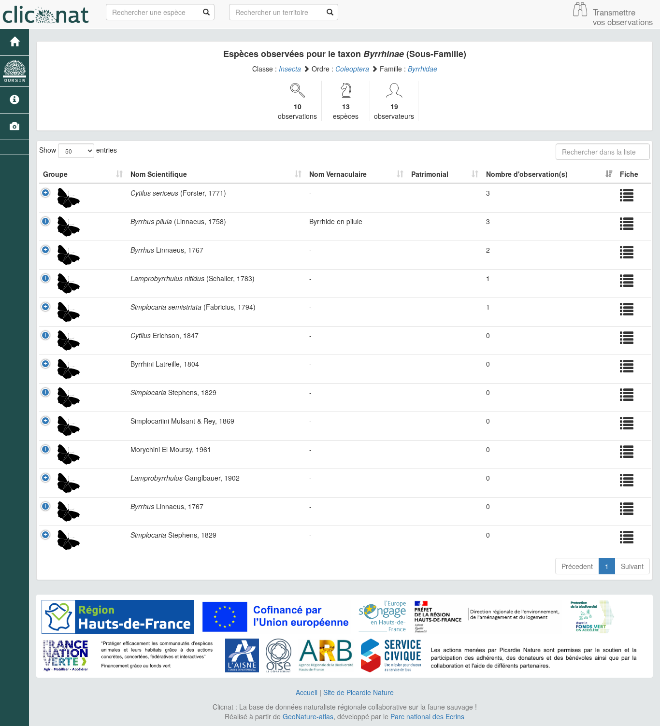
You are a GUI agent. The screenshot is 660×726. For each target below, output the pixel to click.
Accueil (306, 692)
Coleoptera (352, 68)
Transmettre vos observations (623, 17)
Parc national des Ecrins (427, 716)
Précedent (577, 566)
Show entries (78, 149)
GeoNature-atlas (308, 716)
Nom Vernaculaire (338, 174)
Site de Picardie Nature (358, 692)
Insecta (290, 68)
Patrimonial (429, 174)
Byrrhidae (422, 68)
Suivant (632, 566)
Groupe (55, 174)
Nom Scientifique (158, 174)
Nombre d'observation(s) (527, 174)
